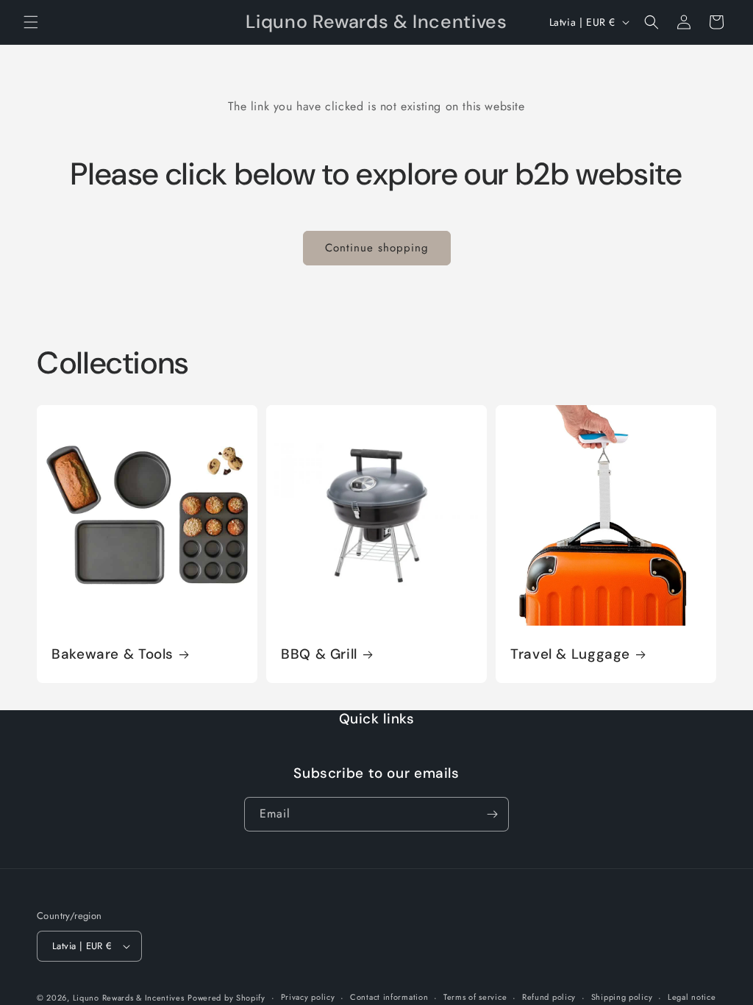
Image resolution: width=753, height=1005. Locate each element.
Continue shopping (377, 248)
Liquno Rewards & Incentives (129, 998)
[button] (31, 22)
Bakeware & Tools (112, 654)
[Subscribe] (492, 814)
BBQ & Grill (319, 654)
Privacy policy (308, 997)
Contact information (389, 997)
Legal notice (691, 997)
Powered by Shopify (226, 998)
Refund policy (549, 997)
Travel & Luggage (570, 654)
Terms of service (475, 997)
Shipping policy (622, 997)
